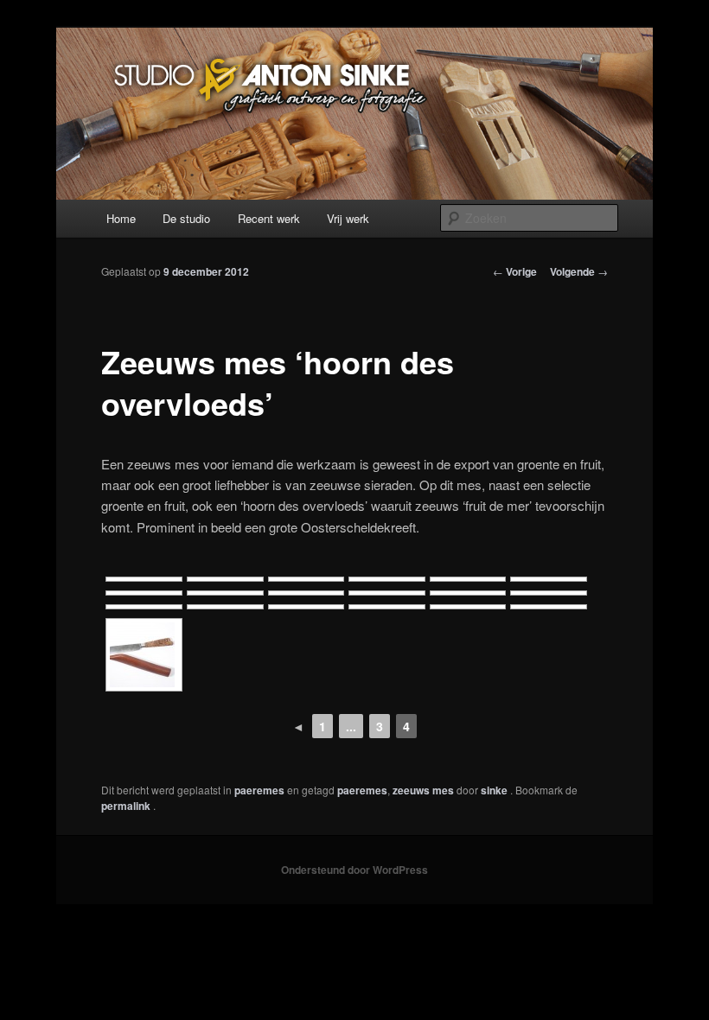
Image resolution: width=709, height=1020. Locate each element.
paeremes (259, 790)
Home (121, 218)
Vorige (515, 271)
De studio (186, 218)
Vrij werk (348, 218)
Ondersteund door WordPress (354, 869)
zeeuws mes (423, 790)
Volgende (579, 271)
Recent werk (269, 218)
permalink (127, 805)
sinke (495, 790)
